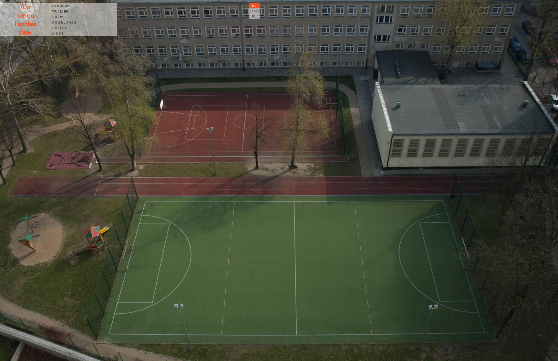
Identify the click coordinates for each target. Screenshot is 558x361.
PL (254, 16)
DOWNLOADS (64, 22)
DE (254, 6)
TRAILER (60, 11)
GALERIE (60, 28)
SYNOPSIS (61, 6)
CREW (57, 17)
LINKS (58, 33)
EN (254, 11)
